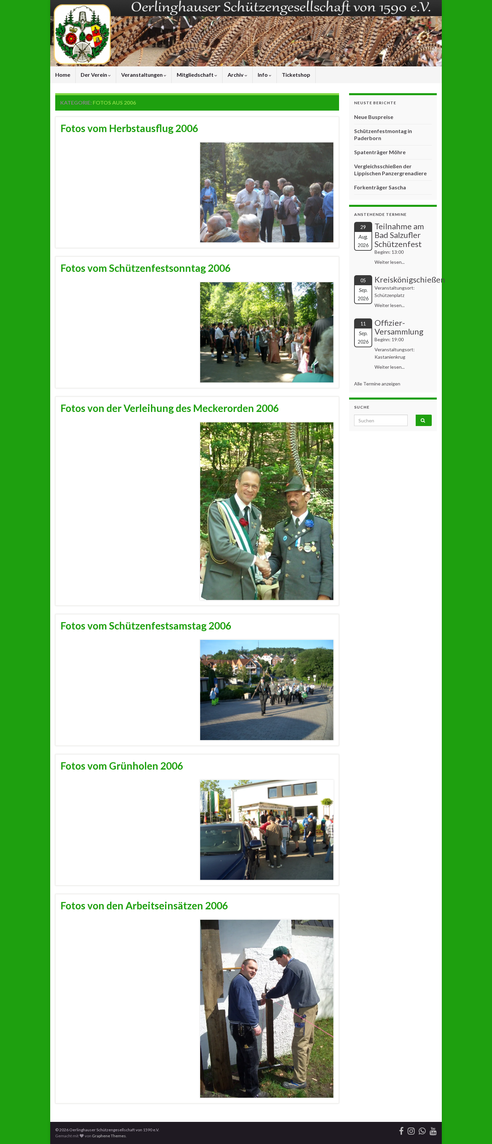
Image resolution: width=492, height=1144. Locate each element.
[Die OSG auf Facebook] (401, 1130)
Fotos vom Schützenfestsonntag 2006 (146, 268)
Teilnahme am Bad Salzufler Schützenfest (399, 235)
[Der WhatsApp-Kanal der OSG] (422, 1130)
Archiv (236, 74)
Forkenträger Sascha (380, 187)
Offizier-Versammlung (399, 327)
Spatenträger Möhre (380, 152)
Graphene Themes (109, 1135)
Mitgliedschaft (196, 74)
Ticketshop (296, 74)
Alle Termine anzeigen (377, 383)
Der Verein (94, 74)
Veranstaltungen (142, 74)
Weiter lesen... (390, 262)
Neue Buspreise (373, 117)
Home (62, 74)
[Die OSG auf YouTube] (433, 1130)
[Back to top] (477, 1129)
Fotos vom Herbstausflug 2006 (129, 128)
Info (263, 74)
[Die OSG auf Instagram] (411, 1130)
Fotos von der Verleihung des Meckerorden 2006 (170, 408)
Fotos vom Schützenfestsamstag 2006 (146, 625)
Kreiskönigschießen (410, 279)
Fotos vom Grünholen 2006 (122, 766)
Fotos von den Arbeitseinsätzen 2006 (144, 905)
